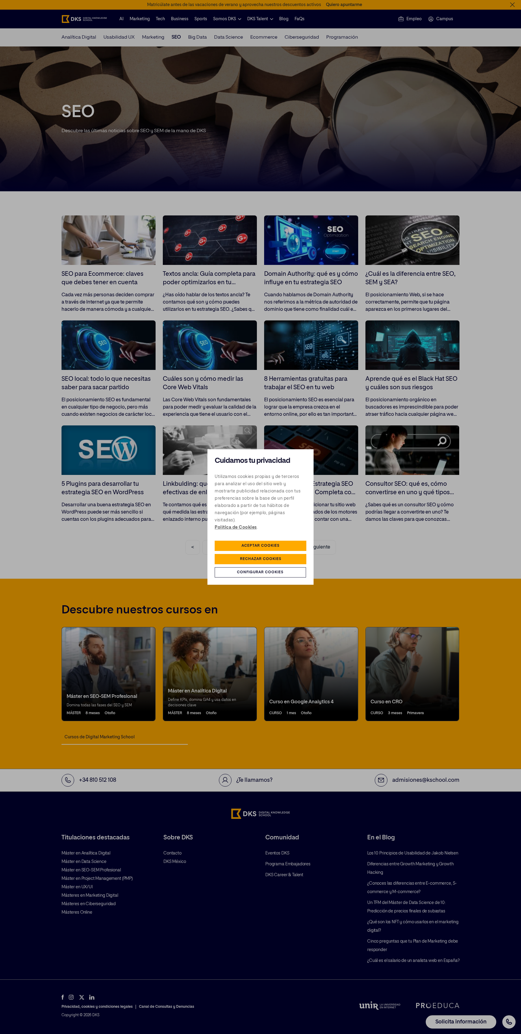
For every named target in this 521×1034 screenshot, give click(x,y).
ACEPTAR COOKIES (260, 546)
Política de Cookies (236, 527)
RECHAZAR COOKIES (260, 559)
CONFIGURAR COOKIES (260, 572)
